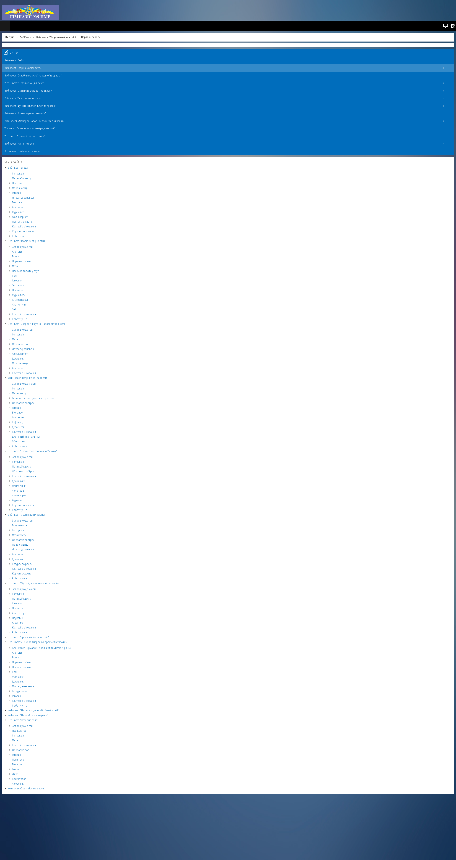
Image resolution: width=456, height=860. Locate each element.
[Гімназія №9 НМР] (30, 12)
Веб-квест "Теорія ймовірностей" (58, 37)
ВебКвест (26, 37)
